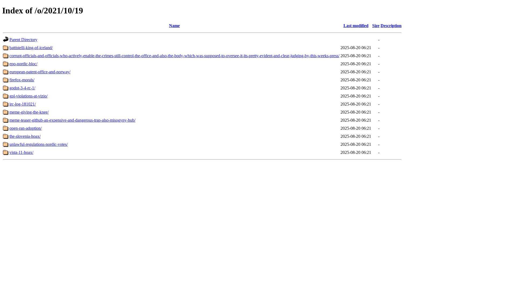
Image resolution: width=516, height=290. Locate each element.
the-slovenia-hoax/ (25, 136)
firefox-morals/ (21, 80)
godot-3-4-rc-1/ (22, 88)
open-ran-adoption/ (25, 128)
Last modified (355, 25)
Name (174, 25)
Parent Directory (23, 39)
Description (391, 25)
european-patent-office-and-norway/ (39, 72)
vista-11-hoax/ (21, 152)
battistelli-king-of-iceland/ (31, 47)
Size (375, 25)
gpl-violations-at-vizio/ (28, 96)
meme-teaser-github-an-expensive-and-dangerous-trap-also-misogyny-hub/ (72, 120)
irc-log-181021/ (22, 104)
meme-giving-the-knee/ (29, 112)
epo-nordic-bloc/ (23, 63)
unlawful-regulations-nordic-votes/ (38, 144)
